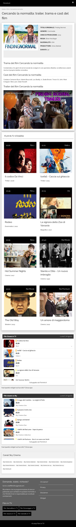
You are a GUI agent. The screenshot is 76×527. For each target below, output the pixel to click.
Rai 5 (32, 240)
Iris (68, 191)
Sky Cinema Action (54, 462)
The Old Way (12, 320)
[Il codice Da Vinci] (20, 161)
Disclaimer (44, 493)
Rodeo (8, 222)
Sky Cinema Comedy (33, 465)
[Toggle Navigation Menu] (73, 2)
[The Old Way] (20, 304)
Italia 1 (67, 145)
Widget (43, 498)
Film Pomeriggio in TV (27, 508)
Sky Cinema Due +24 (58, 465)
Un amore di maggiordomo (55, 320)
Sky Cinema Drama (21, 465)
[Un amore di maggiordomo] (56, 304)
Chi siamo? (44, 482)
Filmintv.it (6, 3)
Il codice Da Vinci (14, 176)
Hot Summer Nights (15, 271)
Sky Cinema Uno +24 (46, 465)
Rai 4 (32, 191)
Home (3, 9)
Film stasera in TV (10, 514)
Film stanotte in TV (24, 514)
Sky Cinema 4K (7, 469)
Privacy (43, 487)
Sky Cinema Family (42, 462)
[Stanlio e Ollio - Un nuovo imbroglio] (56, 255)
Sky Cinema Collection (29, 462)
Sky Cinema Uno (7, 462)
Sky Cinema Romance (9, 465)
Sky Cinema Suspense (66, 462)
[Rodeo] (20, 206)
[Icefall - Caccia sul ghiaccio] (56, 161)
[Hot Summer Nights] (20, 255)
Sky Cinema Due (18, 462)
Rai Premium (64, 289)
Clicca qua (28, 388)
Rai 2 (32, 145)
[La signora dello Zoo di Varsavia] (56, 206)
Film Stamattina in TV (11, 508)
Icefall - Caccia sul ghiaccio (55, 176)
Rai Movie (66, 240)
